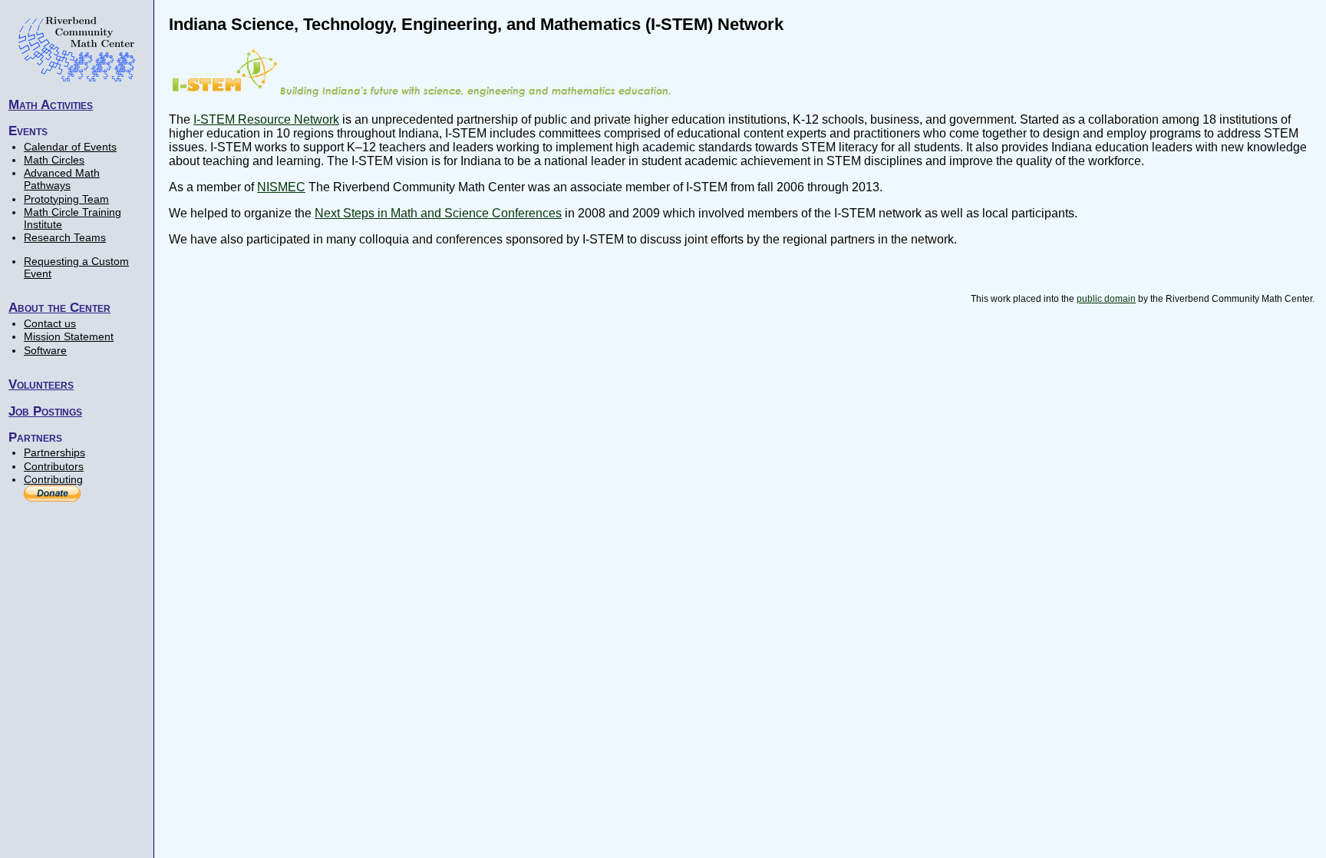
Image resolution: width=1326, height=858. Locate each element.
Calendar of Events (70, 147)
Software (45, 350)
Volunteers (41, 384)
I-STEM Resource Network (266, 119)
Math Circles (54, 160)
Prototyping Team (66, 199)
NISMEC (281, 187)
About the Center (59, 307)
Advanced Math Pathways (62, 179)
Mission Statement (69, 336)
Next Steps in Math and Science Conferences (438, 213)
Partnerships (54, 452)
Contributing (53, 479)
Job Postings (45, 411)
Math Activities (50, 104)
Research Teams (65, 237)
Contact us (50, 323)
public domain (1106, 298)
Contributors (54, 466)
